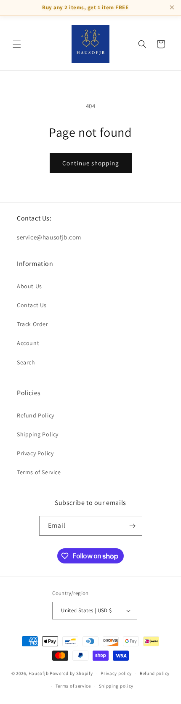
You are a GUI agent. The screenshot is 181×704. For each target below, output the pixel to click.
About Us (29, 286)
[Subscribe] (132, 526)
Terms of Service (39, 472)
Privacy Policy (35, 453)
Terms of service (73, 686)
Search (26, 362)
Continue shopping (90, 163)
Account (28, 343)
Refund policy (155, 673)
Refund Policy (35, 415)
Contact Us (32, 305)
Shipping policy (116, 686)
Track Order (32, 324)
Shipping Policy (38, 434)
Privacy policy (116, 673)
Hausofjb (39, 673)
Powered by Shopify (71, 673)
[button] (17, 44)
